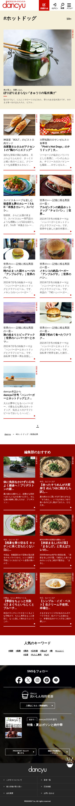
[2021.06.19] (19, 312)
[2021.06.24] (19, 249)
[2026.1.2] (56, 525)
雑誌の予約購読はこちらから (54, 752)
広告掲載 (47, 787)
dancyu (8, 434)
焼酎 (10, 651)
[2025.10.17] (56, 583)
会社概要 (9, 793)
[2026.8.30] (19, 583)
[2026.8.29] (19, 525)
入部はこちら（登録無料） (37, 706)
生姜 (25, 655)
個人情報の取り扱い (14, 787)
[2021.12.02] (55, 124)
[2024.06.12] (37, 57)
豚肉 (25, 651)
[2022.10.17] (19, 124)
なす (46, 655)
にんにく (59, 651)
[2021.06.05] (19, 376)
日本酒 (34, 651)
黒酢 (18, 651)
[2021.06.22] (55, 249)
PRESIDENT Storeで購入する (21, 752)
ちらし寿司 (36, 655)
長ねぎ (43, 651)
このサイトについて (14, 780)
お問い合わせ (49, 793)
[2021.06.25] (55, 185)
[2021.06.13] (55, 312)
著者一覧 (47, 780)
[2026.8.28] (56, 467)
